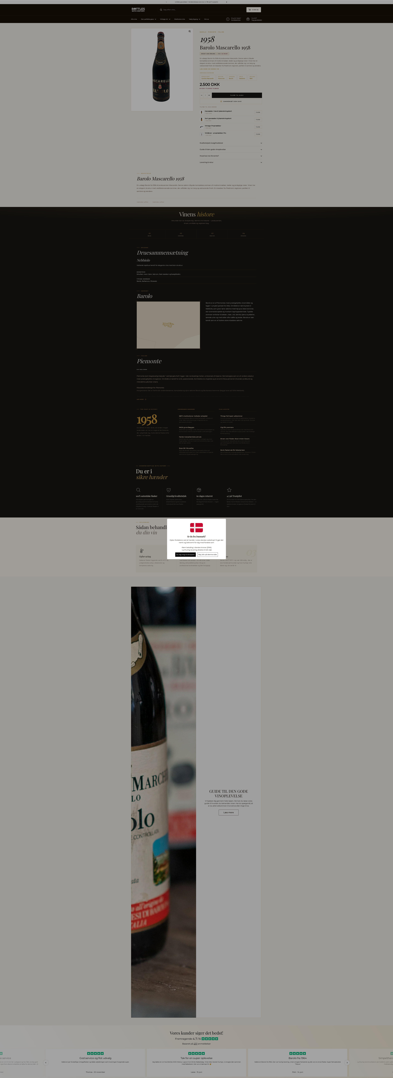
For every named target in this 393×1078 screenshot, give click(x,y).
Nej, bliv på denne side (207, 555)
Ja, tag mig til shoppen (185, 555)
